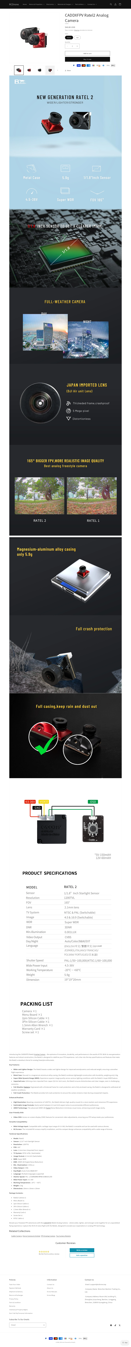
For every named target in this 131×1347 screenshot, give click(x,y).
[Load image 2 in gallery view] (29, 70)
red (77, 37)
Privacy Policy (13, 1299)
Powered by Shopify (70, 1342)
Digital (48, 1108)
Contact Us (50, 1284)
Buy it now (87, 59)
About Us (50, 1288)
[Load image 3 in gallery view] (39, 70)
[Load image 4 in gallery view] (50, 70)
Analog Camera (39, 1054)
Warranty (12, 1306)
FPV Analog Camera (48, 1236)
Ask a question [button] (81, 1255)
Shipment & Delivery (16, 1292)
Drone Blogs (51, 1295)
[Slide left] (11, 70)
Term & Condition (15, 1302)
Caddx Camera (16, 1236)
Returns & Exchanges (16, 1295)
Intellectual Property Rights (18, 1310)
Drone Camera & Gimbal (31, 1236)
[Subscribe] (43, 1325)
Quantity (67, 42)
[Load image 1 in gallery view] (19, 70)
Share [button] (69, 70)
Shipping (76, 30)
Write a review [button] (82, 1250)
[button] (36, 4)
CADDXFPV (47, 1223)
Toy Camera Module (63, 1236)
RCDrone (62, 1342)
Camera (27, 1087)
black (69, 37)
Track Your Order (14, 1284)
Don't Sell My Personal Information (21, 1313)
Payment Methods (15, 1288)
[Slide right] (57, 70)
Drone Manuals (52, 1292)
